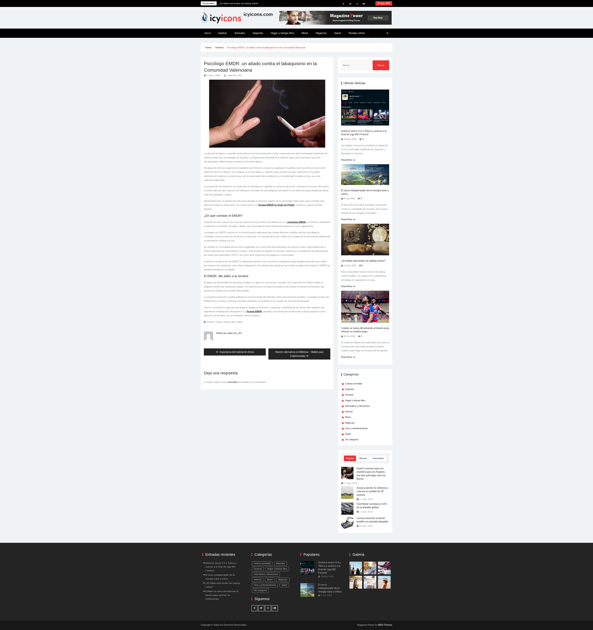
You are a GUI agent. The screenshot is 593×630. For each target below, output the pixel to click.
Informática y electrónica (357, 406)
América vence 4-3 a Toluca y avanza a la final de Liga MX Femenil (364, 133)
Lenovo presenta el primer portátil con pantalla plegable (372, 520)
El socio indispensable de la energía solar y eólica (365, 192)
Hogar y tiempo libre (282, 33)
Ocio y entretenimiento (356, 428)
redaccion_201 (234, 75)
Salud (337, 33)
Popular (350, 458)
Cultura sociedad (353, 383)
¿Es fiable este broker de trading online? (363, 261)
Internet (349, 411)
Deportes (258, 33)
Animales (239, 33)
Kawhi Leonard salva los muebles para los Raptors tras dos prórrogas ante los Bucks (371, 473)
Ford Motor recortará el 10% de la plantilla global (372, 506)
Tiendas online (356, 33)
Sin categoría (351, 439)
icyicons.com (258, 14)
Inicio (207, 33)
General (211, 322)
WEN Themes (385, 625)
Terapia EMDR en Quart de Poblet (276, 205)
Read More (346, 160)
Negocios (321, 33)
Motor (305, 33)
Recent (363, 458)
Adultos (222, 33)
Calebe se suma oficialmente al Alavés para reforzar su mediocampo (365, 330)
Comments (378, 458)
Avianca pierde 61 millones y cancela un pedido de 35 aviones (372, 491)
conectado (232, 382)
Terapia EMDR (254, 311)
